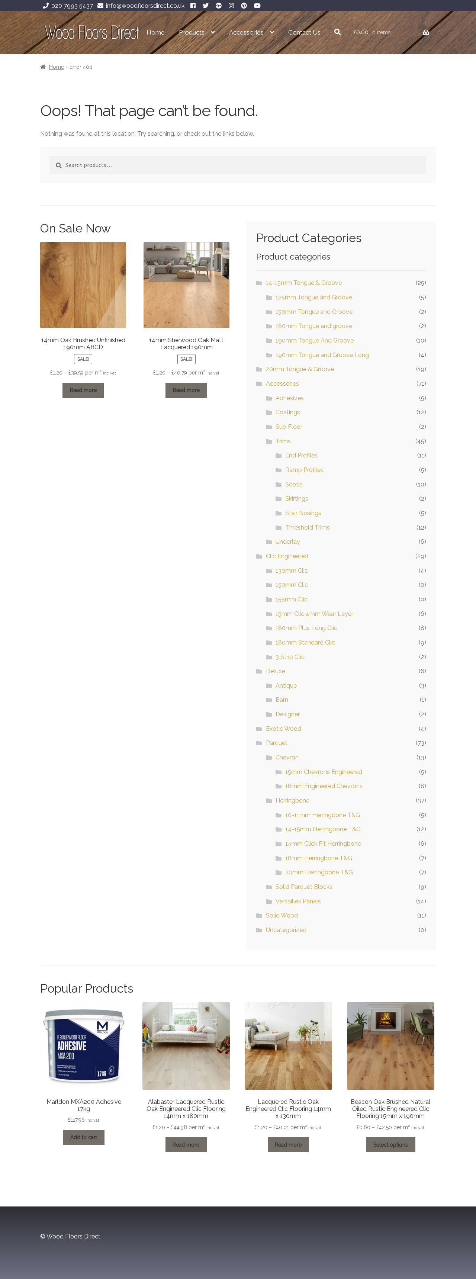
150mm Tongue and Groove (314, 311)
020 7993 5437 (72, 5)
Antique (286, 685)
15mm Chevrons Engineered (323, 771)
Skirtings (296, 498)
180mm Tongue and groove (314, 326)
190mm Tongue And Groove (315, 340)
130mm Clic (292, 570)
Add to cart (83, 1137)
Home (156, 32)
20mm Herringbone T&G (319, 872)
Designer (288, 714)
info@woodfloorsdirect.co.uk (145, 5)
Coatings (288, 412)
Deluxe (275, 671)
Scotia (294, 484)
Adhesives (290, 398)
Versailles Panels (298, 901)
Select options (390, 1145)
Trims (283, 441)
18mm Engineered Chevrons (324, 786)
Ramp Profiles (304, 469)
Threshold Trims (307, 527)
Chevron (287, 757)
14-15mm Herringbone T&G (323, 829)
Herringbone (292, 800)
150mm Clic (292, 584)
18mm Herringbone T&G (318, 858)
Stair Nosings (303, 513)
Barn (282, 699)
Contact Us (304, 32)
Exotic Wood (283, 728)
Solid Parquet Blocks (304, 886)
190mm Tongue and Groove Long (322, 355)
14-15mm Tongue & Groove (304, 282)
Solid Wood (282, 915)
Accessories (246, 32)
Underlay (288, 541)
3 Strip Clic (290, 657)
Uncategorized (286, 929)
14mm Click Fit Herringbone (323, 843)
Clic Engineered (287, 556)
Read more (83, 390)
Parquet (276, 742)
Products (192, 32)
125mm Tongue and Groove (314, 297)
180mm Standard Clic (305, 642)
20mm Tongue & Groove (300, 369)
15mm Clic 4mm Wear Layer (314, 613)
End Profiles (301, 455)
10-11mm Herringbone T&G (322, 815)
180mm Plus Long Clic (306, 628)
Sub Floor (289, 426)
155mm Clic (292, 599)
